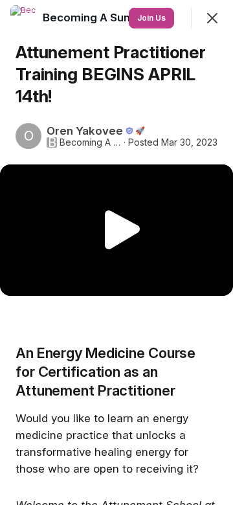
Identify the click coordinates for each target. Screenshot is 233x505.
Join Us (151, 18)
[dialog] (116, 252)
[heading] (88, 17)
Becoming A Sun (90, 142)
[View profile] (23, 18)
